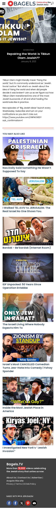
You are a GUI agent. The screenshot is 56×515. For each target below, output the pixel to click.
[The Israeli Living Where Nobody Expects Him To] (28, 307)
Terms (18, 483)
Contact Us (24, 477)
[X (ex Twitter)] (21, 503)
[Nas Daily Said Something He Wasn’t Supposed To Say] (28, 151)
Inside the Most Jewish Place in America (23, 409)
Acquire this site (15, 480)
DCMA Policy (30, 483)
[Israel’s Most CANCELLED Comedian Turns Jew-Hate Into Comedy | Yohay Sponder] (28, 347)
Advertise (37, 477)
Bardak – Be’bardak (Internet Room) (27, 247)
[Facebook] (8, 503)
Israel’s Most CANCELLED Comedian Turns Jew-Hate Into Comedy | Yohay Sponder (27, 368)
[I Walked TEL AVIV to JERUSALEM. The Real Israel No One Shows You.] (28, 191)
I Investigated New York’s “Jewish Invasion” (25, 449)
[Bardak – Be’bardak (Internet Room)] (28, 231)
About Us (11, 477)
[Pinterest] (27, 503)
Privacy (10, 483)
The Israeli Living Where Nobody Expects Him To (24, 326)
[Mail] (34, 503)
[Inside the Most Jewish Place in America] (28, 391)
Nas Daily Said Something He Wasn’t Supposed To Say (27, 169)
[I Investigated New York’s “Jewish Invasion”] (28, 431)
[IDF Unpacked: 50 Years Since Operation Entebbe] (28, 267)
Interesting (28, 50)
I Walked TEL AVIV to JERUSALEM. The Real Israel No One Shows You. (26, 209)
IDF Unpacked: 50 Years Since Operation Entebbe (22, 286)
